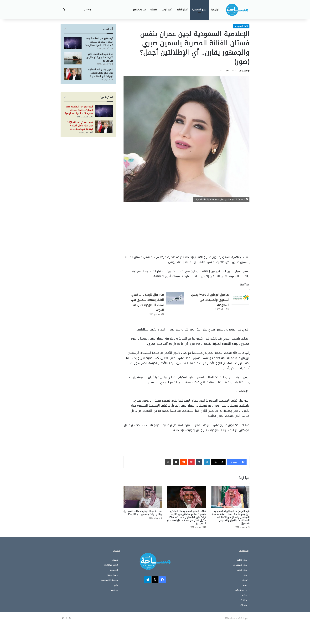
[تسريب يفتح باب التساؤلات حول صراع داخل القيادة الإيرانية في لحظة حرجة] (73, 74)
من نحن (114, 590)
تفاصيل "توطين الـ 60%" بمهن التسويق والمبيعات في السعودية (210, 300)
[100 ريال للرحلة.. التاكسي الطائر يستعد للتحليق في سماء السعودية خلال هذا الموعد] (175, 298)
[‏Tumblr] (199, 462)
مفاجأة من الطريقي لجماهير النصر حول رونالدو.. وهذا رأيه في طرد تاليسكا (143, 512)
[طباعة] (168, 462)
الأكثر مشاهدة (111, 565)
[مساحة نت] (237, 9)
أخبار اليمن (167, 9)
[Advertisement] (186, 230)
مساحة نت (242, 71)
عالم (116, 585)
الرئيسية (215, 9)
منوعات (153, 9)
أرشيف (115, 560)
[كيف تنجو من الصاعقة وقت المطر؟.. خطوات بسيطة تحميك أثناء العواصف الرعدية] (73, 43)
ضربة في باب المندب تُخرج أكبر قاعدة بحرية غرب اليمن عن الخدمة (99, 57)
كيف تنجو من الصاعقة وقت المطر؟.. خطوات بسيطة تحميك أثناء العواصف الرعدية (99, 41)
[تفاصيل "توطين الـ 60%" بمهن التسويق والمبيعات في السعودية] (240, 298)
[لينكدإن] (207, 462)
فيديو (245, 595)
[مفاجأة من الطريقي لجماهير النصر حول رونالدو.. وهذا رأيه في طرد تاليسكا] (143, 497)
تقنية (245, 580)
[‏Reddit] (183, 462)
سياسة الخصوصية (109, 580)
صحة (245, 585)
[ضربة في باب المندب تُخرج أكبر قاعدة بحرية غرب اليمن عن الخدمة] (73, 58)
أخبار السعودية (199, 9)
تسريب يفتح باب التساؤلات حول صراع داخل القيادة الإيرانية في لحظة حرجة (100, 73)
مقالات (244, 600)
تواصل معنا (112, 575)
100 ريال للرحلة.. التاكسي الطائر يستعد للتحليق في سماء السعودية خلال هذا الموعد (147, 302)
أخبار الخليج (182, 9)
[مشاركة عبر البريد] (176, 462)
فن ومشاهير (139, 9)
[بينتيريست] (191, 462)
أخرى (245, 575)
